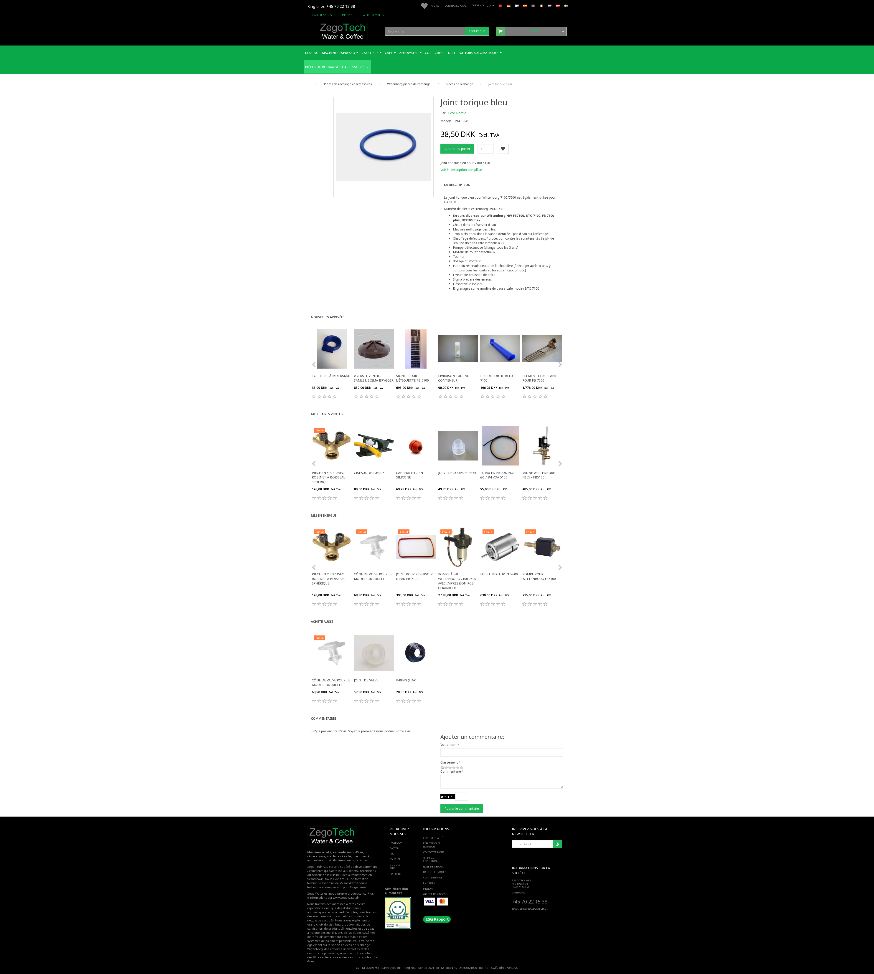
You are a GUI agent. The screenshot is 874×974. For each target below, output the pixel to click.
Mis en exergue (323, 515)
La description (457, 184)
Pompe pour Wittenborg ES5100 (539, 576)
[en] (517, 5)
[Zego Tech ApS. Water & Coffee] (343, 30)
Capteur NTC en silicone (409, 475)
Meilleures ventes (327, 414)
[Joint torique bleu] (383, 147)
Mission (428, 888)
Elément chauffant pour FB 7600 (539, 378)
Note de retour (433, 866)
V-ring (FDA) (406, 680)
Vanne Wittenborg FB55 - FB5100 (538, 475)
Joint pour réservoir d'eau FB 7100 (414, 576)
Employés (346, 15)
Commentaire (450, 771)
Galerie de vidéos (372, 15)
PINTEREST (395, 873)
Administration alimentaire (396, 891)
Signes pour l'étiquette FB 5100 (412, 378)
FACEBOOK (396, 842)
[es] (525, 5)
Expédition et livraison (431, 845)
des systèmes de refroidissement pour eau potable (341, 935)
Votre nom (448, 744)
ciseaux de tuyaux (369, 473)
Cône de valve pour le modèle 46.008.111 (373, 576)
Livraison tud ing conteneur (453, 378)
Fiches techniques (434, 872)
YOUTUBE (395, 859)
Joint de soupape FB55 (457, 473)
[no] (558, 5)
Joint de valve (366, 680)
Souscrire (557, 844)
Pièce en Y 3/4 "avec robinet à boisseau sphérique (329, 477)
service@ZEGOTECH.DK (534, 908)
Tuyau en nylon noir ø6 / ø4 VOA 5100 (498, 475)
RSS (392, 853)
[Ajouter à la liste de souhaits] (502, 149)
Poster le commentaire (462, 808)
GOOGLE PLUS (395, 866)
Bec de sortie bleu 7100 (496, 378)
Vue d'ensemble (432, 877)
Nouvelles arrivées (327, 317)
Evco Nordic (457, 113)
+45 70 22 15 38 (529, 901)
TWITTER (394, 848)
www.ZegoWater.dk (346, 898)
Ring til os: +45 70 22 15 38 (331, 6)
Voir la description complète (461, 169)
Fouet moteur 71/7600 (499, 574)
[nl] (550, 5)
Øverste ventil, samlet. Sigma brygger (374, 378)
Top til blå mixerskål (331, 376)
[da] (500, 5)
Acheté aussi (322, 621)
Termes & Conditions (430, 859)
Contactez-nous (321, 15)
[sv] (566, 5)
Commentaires (323, 718)
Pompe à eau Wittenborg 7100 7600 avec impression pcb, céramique (457, 581)
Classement (449, 762)
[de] (509, 5)
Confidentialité (433, 838)
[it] (541, 5)
